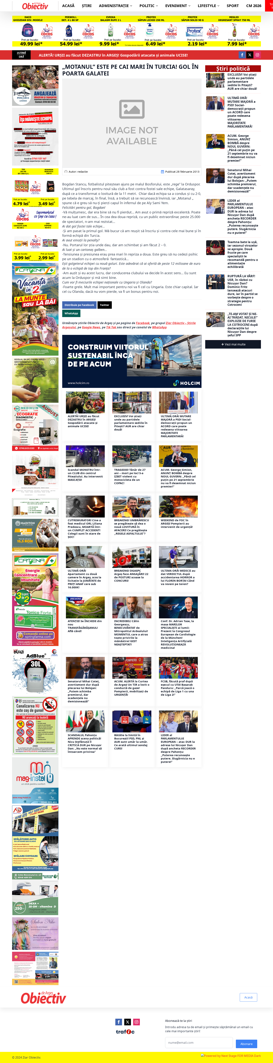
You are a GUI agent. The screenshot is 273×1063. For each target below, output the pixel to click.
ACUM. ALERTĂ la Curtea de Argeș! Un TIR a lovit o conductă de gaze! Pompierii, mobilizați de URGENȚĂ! (131, 688)
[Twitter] (127, 1022)
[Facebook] (118, 1022)
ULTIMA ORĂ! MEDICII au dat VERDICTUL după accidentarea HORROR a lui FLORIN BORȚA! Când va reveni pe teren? (178, 577)
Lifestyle (207, 5)
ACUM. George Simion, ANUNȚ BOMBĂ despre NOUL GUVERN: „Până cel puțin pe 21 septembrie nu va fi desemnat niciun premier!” (178, 478)
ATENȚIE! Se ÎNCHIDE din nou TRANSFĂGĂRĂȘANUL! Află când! (85, 626)
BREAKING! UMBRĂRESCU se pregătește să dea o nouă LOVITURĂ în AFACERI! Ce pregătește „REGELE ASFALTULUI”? (131, 526)
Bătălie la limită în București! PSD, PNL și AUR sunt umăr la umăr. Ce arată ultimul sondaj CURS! (131, 741)
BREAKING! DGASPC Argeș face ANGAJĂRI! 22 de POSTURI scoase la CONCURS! (131, 575)
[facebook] (242, 54)
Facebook (143, 323)
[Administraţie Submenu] (132, 5)
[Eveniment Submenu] (190, 5)
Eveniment (176, 5)
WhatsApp (159, 327)
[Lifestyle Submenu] (219, 5)
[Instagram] (136, 1022)
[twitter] (249, 54)
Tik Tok (111, 327)
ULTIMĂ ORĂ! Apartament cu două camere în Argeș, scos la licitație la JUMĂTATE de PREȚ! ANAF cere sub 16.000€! (84, 579)
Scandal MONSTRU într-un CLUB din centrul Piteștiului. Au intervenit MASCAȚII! (85, 474)
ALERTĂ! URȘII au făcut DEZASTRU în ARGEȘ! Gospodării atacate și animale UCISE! (113, 55)
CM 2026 (253, 5)
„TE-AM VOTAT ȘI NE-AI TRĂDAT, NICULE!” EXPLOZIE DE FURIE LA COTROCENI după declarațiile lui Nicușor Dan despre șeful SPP (243, 324)
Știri (87, 5)
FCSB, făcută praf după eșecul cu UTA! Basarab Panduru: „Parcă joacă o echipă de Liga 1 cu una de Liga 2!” (177, 688)
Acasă (68, 5)
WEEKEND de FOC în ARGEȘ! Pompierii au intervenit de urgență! (177, 523)
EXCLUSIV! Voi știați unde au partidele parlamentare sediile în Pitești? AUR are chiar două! (130, 422)
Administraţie (114, 5)
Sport (233, 5)
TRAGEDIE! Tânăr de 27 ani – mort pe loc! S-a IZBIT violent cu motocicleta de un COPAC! (130, 476)
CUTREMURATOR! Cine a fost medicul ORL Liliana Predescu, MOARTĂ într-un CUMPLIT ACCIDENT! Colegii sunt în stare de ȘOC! (85, 528)
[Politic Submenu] (158, 5)
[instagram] (257, 54)
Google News (91, 327)
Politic (147, 5)
